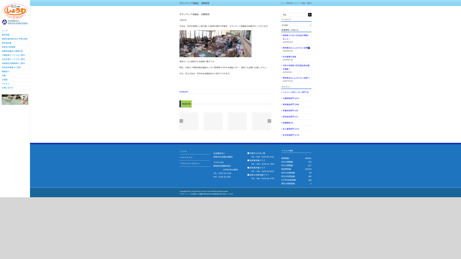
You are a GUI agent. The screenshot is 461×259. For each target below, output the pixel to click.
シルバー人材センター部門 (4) (296, 92)
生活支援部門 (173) (291, 134)
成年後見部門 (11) (290, 116)
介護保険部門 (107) (291, 98)
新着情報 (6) (288, 122)
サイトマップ (186, 157)
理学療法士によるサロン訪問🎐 (296, 77)
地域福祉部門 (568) (291, 104)
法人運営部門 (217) (291, 128)
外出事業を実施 (289, 56)
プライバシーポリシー (190, 163)
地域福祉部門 (183, 92)
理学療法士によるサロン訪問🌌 (296, 47)
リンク (184, 151)
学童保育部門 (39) (290, 110)
